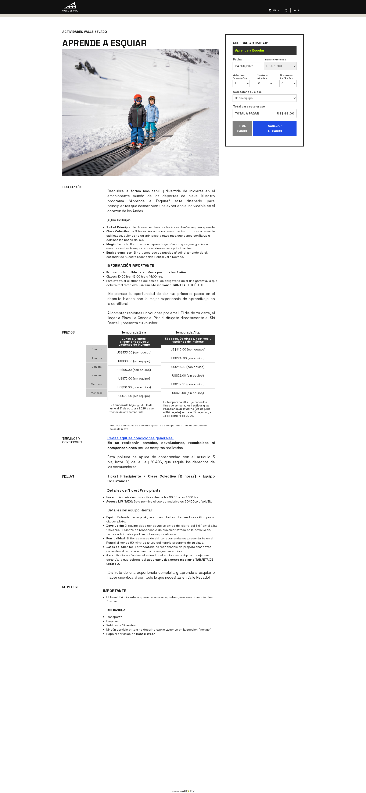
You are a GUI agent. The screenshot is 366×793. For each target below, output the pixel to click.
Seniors (262, 76)
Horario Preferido (275, 59)
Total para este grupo (249, 106)
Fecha (237, 59)
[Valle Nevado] (70, 6)
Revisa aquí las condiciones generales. (140, 438)
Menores (286, 76)
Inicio (297, 10)
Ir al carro (242, 128)
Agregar (275, 128)
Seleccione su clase (247, 92)
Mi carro (278, 10)
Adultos (240, 76)
